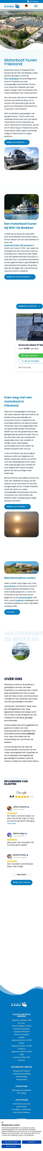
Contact (11, 612)
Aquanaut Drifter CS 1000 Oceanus (21, 1047)
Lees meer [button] (11, 823)
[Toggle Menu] (36, 6)
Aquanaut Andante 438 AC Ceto (21, 1022)
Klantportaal (21, 1079)
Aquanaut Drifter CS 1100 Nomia (22, 1042)
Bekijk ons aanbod (15, 142)
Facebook (19, 600)
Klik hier (31, 734)
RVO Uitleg (21, 1093)
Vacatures (33, 1)
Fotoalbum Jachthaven (21, 1110)
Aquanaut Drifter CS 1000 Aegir (21, 1053)
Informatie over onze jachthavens (21, 1105)
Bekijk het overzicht (27, 306)
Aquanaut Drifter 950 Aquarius (18, 245)
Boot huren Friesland (21, 1112)
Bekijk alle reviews (21, 882)
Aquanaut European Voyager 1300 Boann (21, 1030)
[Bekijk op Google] (9, 808)
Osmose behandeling (21, 1074)
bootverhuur (10, 586)
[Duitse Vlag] (26, 6)
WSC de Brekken (11, 79)
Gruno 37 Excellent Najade (21, 1036)
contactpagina (25, 598)
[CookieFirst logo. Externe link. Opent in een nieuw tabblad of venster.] (2, 1123)
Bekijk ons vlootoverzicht (18, 277)
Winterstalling (21, 1077)
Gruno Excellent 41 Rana (21, 1026)
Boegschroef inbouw (21, 1071)
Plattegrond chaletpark (21, 1090)
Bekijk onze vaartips (16, 507)
